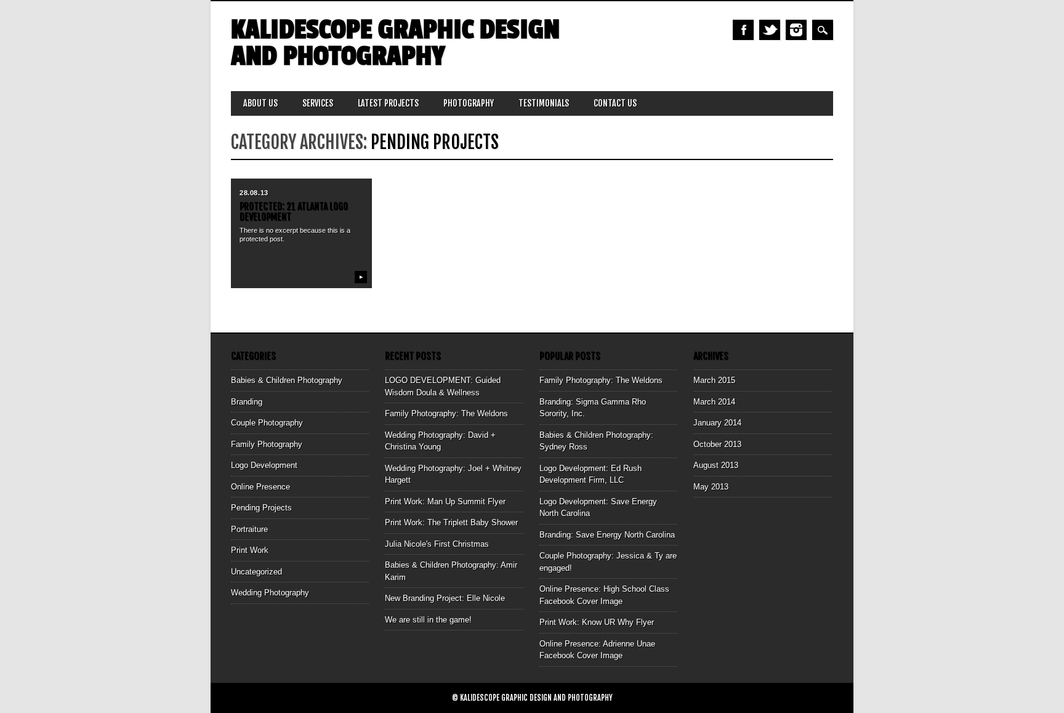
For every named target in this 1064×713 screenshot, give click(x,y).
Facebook (743, 30)
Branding (246, 401)
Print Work (249, 550)
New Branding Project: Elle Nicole (445, 598)
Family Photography (266, 444)
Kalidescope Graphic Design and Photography (395, 43)
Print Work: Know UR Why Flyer (596, 622)
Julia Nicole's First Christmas (437, 544)
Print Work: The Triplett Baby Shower (451, 522)
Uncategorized (256, 571)
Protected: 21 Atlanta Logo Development (294, 211)
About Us (260, 103)
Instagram (796, 30)
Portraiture (249, 529)
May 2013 (710, 486)
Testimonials (543, 103)
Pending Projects (261, 507)
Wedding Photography (270, 592)
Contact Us (615, 103)
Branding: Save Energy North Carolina (607, 534)
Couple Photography (267, 422)
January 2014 (717, 422)
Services (317, 103)
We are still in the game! (428, 619)
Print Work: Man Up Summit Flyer (445, 501)
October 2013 (717, 444)
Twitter (769, 30)
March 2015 (714, 380)
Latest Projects (388, 103)
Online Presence (260, 486)
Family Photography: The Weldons (446, 413)
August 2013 (715, 465)
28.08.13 (254, 192)
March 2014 (714, 401)
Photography (468, 103)
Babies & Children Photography (286, 380)
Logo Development (264, 465)
